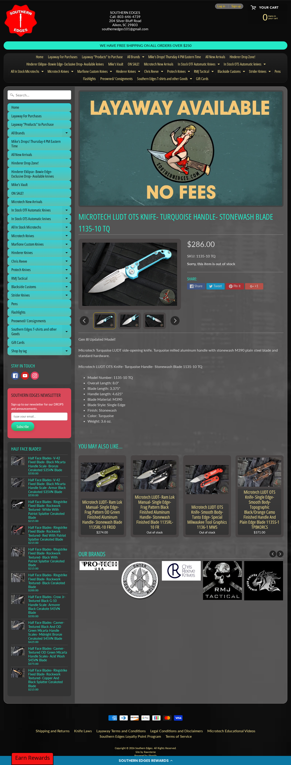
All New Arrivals (215, 56)
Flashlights (89, 78)
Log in (221, 6)
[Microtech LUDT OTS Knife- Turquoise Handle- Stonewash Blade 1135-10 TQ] (104, 320)
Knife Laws (83, 731)
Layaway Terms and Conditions (121, 731)
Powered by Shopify (145, 755)
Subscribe (23, 426)
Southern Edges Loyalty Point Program (130, 736)
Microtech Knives (61, 72)
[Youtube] (25, 376)
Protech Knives (179, 72)
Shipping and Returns (53, 731)
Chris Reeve (154, 72)
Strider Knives (260, 72)
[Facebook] (15, 376)
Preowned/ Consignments (116, 78)
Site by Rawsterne (145, 751)
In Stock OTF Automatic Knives (199, 65)
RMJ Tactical (204, 72)
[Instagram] (35, 376)
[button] (145, 760)
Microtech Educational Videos (231, 731)
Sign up (236, 6)
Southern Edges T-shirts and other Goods (165, 79)
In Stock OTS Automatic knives (245, 65)
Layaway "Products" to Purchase (102, 56)
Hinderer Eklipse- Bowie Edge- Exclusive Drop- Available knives (65, 64)
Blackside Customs (232, 72)
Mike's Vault (115, 64)
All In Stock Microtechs (28, 72)
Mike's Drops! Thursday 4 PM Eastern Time (174, 56)
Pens (278, 71)
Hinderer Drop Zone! (242, 56)
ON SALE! (133, 64)
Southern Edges (144, 748)
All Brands (136, 57)
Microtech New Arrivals (158, 64)
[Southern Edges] (21, 21)
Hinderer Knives (128, 72)
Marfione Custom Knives (95, 72)
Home (39, 56)
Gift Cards (202, 78)
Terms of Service (179, 736)
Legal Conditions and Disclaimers (176, 731)
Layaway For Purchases (62, 56)
